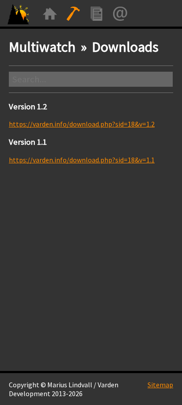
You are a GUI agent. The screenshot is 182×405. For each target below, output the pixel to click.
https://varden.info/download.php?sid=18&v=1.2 (82, 124)
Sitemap (160, 384)
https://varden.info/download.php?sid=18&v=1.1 (82, 159)
